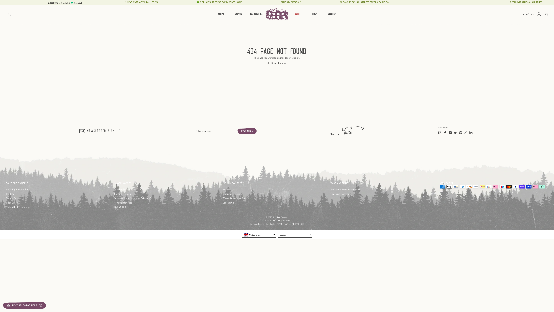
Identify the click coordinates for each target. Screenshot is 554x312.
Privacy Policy (284, 220)
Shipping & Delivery (232, 194)
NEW (314, 14)
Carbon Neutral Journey (17, 207)
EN (533, 14)
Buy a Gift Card (121, 207)
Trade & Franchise (340, 194)
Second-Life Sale (122, 194)
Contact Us (228, 202)
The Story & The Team (17, 189)
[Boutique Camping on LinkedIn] (470, 132)
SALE (297, 14)
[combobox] (259, 235)
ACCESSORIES (256, 14)
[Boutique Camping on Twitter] (455, 132)
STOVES (238, 14)
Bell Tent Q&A (229, 189)
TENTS (221, 14)
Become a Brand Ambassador (346, 189)
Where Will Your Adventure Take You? (132, 198)
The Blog (10, 194)
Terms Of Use (269, 220)
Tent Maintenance (123, 202)
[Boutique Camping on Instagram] (439, 132)
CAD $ (526, 14)
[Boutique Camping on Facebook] (445, 132)
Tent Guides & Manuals (125, 189)
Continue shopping (277, 63)
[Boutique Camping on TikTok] (465, 132)
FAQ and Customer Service (236, 198)
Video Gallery (12, 202)
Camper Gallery (13, 198)
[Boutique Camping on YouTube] (450, 132)
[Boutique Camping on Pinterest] (460, 132)
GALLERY (332, 14)
